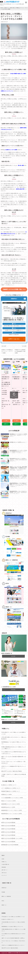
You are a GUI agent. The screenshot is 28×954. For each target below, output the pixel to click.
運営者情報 (4, 867)
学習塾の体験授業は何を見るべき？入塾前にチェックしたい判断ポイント (13, 747)
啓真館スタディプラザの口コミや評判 (9, 719)
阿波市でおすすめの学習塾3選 (8, 841)
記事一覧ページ (4, 869)
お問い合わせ (4, 872)
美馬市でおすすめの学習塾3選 (8, 828)
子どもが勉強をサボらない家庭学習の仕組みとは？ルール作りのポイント (13, 752)
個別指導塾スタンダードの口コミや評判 (10, 804)
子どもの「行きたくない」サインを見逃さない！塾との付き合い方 (13, 762)
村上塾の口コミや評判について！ (9, 785)
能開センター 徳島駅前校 (6, 896)
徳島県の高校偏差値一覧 (6, 653)
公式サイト (6, 423)
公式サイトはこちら (14, 338)
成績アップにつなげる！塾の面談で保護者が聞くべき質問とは (18, 467)
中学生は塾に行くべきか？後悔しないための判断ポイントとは (13, 733)
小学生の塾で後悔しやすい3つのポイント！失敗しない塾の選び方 (13, 738)
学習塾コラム (4, 861)
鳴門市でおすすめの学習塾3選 (8, 822)
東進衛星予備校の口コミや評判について (10, 791)
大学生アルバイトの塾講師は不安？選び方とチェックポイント (13, 767)
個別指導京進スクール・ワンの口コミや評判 (11, 813)
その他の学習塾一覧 (5, 864)
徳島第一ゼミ (4, 905)
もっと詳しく (6, 420)
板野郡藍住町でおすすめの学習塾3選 (9, 844)
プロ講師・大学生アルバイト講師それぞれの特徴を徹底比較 (13, 775)
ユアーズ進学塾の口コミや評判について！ (11, 788)
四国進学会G (4, 887)
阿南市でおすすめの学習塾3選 (8, 825)
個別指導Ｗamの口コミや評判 (17, 458)
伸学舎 (3, 900)
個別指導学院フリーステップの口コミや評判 (18, 451)
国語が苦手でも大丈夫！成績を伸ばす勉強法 (11, 771)
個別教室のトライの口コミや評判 (18, 434)
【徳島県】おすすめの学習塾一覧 (14, 952)
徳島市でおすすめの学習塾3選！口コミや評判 (11, 838)
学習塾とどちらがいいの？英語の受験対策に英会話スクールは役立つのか (18, 476)
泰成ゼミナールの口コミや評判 (8, 800)
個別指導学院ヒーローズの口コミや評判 (18, 492)
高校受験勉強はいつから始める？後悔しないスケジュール (18, 484)
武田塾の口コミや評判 (15, 442)
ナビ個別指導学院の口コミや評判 (8, 686)
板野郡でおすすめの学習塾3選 (8, 832)
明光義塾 (3, 892)
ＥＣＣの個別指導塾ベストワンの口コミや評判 (12, 797)
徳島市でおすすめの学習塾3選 (8, 835)
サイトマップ (4, 875)
